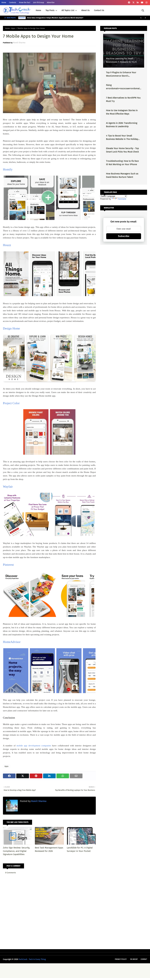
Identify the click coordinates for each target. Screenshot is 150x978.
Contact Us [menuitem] (99, 10)
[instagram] (146, 2)
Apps (13, 28)
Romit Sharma (19, 42)
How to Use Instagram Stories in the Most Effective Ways (122, 112)
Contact (144, 959)
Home (3, 2)
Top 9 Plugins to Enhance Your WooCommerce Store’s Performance (121, 74)
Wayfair (8, 486)
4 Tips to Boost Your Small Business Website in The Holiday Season (122, 137)
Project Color (11, 403)
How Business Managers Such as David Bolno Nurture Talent (122, 175)
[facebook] (129, 2)
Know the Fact (24, 2)
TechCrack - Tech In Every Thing (32, 959)
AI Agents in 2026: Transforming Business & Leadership (121, 125)
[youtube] (142, 2)
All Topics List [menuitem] (68, 10)
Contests (12, 2)
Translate (121, 199)
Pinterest (8, 564)
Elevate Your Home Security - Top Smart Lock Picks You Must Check (122, 150)
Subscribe (123, 236)
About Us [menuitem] (85, 10)
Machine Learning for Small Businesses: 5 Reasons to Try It (121, 60)
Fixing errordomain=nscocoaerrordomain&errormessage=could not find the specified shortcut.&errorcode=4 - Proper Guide (123, 87)
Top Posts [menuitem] (50, 10)
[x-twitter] (133, 2)
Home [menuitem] (38, 10)
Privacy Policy (121, 959)
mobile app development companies (34, 745)
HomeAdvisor (12, 642)
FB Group (134, 959)
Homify (8, 169)
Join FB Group (38, 2)
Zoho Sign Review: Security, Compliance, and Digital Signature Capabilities (16, 851)
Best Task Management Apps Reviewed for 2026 (49, 849)
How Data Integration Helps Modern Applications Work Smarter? (55, 18)
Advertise (50, 2)
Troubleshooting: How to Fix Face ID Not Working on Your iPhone (122, 163)
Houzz (7, 245)
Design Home (11, 328)
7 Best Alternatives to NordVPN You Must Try (123, 99)
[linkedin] (138, 2)
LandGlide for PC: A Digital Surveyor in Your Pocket (80, 849)
